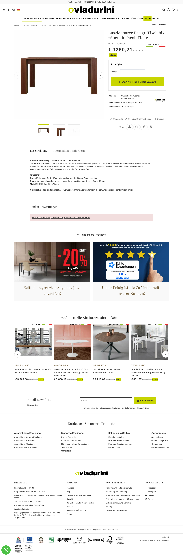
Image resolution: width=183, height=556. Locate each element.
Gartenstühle (114, 447)
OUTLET (147, 19)
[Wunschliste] (45, 337)
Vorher (154, 25)
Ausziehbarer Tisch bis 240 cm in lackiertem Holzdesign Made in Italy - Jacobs (148, 372)
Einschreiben (146, 400)
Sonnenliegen (157, 437)
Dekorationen (99, 19)
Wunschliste (117, 119)
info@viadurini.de (21, 509)
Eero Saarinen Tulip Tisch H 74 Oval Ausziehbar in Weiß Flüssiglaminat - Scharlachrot (71, 372)
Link (147, 408)
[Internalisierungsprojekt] (35, 540)
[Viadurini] (91, 9)
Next (100, 75)
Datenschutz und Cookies (116, 510)
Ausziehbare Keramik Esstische (28, 437)
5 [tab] (97, 389)
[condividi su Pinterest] (150, 127)
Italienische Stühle (119, 433)
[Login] (168, 9)
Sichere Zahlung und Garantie (118, 503)
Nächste (162, 25)
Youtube (150, 495)
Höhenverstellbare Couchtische (75, 444)
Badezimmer (85, 19)
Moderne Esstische (72, 433)
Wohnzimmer (48, 19)
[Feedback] (13, 9)
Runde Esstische (68, 437)
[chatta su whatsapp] (6, 550)
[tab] (38, 150)
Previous (17, 75)
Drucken (160, 119)
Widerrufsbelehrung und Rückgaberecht (122, 499)
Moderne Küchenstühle (118, 440)
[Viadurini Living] (159, 100)
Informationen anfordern (69, 150)
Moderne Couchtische (71, 440)
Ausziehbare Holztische (93, 234)
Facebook (151, 488)
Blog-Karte (97, 529)
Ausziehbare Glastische (24, 444)
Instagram (151, 492)
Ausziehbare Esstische (27, 433)
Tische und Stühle (32, 19)
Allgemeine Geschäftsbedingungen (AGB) (123, 495)
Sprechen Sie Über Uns (76, 510)
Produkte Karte (70, 529)
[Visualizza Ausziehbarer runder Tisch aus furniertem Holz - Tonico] (122, 330)
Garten (111, 19)
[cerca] (163, 9)
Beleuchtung (62, 19)
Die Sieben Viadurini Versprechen (80, 503)
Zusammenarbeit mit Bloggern (79, 495)
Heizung (74, 19)
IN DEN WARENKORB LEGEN (137, 81)
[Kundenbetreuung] (9, 9)
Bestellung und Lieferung (116, 492)
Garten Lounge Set (159, 440)
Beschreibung (38, 150)
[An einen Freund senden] (129, 127)
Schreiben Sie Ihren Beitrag (139, 119)
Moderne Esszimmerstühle (120, 444)
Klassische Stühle (116, 437)
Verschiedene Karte (110, 529)
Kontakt (69, 499)
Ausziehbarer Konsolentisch (26, 447)
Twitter (150, 499)
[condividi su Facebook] (143, 127)
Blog (68, 492)
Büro (133, 19)
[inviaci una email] (4, 9)
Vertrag (156, 19)
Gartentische (66, 451)
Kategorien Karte (84, 529)
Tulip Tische (66, 447)
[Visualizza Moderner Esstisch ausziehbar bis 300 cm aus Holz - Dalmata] (45, 330)
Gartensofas (156, 444)
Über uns (70, 507)
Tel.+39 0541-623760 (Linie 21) (27, 502)
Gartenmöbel (159, 433)
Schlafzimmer (122, 19)
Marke (69, 514)
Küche (140, 19)
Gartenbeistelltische (160, 447)
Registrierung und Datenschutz (119, 488)
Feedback (70, 488)
